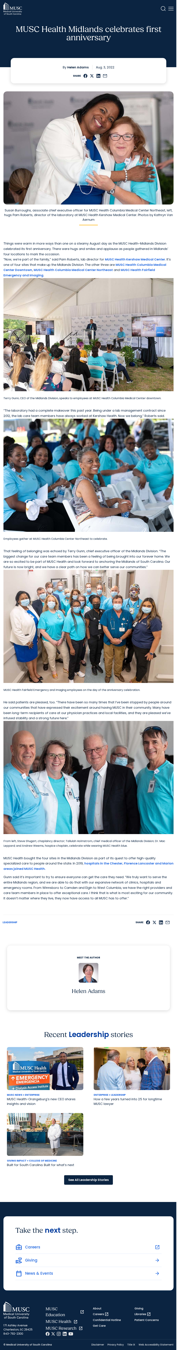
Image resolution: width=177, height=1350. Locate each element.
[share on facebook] (85, 76)
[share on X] (92, 76)
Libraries (142, 1314)
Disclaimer (97, 1344)
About (97, 1308)
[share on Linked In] (98, 76)
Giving (138, 1308)
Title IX (131, 1344)
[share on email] (105, 76)
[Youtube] (70, 1333)
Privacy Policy (116, 1344)
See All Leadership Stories (88, 1180)
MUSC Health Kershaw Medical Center (135, 259)
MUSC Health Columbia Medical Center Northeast (73, 270)
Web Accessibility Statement (156, 1344)
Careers (101, 1314)
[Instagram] (59, 1334)
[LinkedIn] (65, 1334)
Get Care (99, 1326)
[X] (53, 1333)
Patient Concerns (146, 1320)
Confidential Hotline (107, 1320)
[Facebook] (48, 1334)
